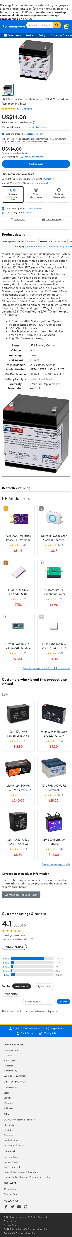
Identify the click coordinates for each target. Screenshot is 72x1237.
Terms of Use (10, 1156)
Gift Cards (9, 1107)
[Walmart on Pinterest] (26, 1207)
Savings (42, 35)
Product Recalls (12, 1139)
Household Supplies (58, 246)
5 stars (6, 958)
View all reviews (14, 946)
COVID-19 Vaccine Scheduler (19, 1119)
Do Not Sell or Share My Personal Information (27, 1177)
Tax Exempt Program (14, 1144)
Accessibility (10, 1135)
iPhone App (10, 1189)
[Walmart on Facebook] (6, 1207)
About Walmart (12, 1050)
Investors (8, 1065)
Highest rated (43, 986)
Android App (10, 1194)
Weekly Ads (50, 1033)
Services (30, 35)
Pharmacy (9, 1124)
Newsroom (9, 1060)
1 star (6, 975)
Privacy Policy (11, 1161)
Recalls (7, 1129)
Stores (7, 1092)
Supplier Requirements (15, 1075)
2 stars (6, 970)
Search (63, 1001)
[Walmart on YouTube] (19, 1207)
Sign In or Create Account (26, 1028)
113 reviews (26, 108)
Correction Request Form (21, 895)
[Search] (57, 25)
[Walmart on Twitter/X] (12, 1207)
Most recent (21, 986)
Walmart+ (9, 1102)
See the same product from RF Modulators (46, 668)
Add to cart (36, 164)
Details (29, 212)
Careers (8, 1055)
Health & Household (36, 246)
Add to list (19, 219)
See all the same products (56, 864)
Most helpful (11, 993)
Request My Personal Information (21, 1172)
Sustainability (10, 1070)
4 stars (5, 962)
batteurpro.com (35, 133)
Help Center (57, 1028)
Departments (14, 35)
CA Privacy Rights (13, 1167)
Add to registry (53, 219)
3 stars (6, 966)
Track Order (27, 1033)
